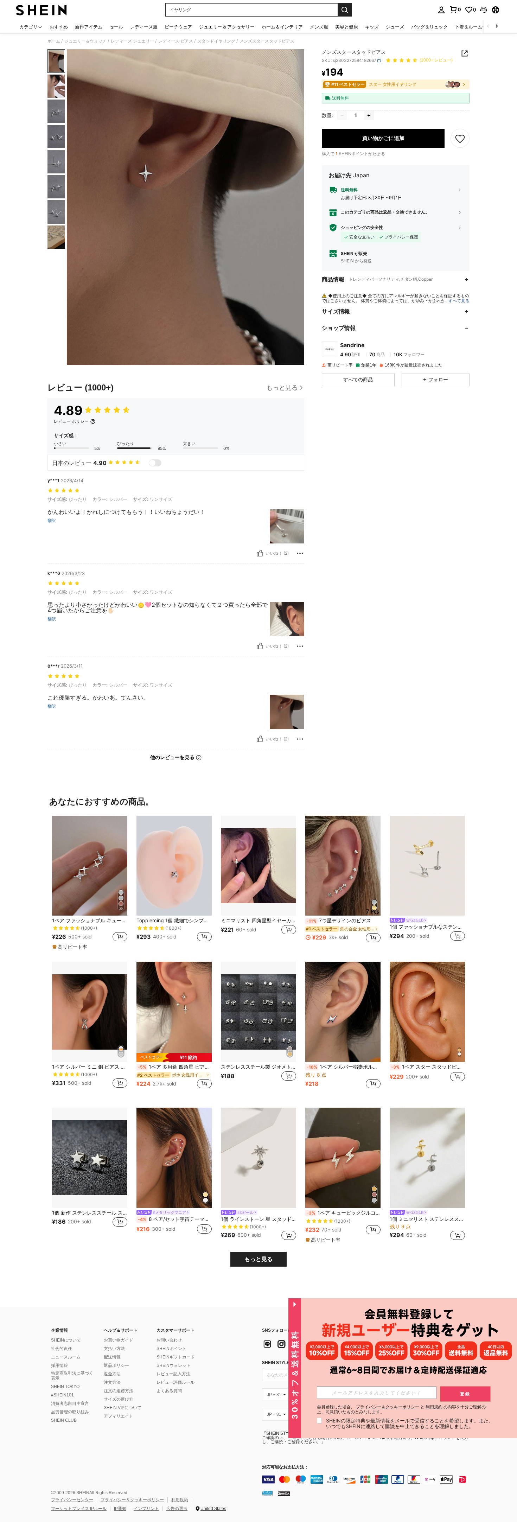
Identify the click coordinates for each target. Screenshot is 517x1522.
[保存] (460, 138)
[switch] (155, 462)
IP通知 (120, 1508)
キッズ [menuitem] (372, 27)
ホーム (53, 41)
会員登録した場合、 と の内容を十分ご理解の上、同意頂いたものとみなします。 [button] (401, 1409)
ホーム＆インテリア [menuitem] (282, 27)
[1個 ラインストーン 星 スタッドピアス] (258, 1158)
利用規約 (179, 1499)
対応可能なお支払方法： (285, 1467)
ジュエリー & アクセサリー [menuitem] (227, 27)
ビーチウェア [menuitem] (178, 27)
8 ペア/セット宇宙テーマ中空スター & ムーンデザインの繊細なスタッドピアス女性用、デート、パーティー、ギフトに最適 (175, 1219)
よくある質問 (169, 1390)
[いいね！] (260, 553)
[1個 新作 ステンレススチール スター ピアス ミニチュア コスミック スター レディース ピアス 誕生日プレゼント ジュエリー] (89, 1158)
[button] (483, 10)
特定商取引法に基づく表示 (72, 1376)
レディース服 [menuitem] (144, 27)
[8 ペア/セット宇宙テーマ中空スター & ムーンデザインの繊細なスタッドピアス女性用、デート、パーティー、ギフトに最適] (174, 1158)
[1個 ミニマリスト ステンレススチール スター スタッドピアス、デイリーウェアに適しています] (427, 1158)
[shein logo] (41, 10)
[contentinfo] (367, 1479)
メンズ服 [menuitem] (319, 27)
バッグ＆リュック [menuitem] (429, 27)
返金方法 (112, 1373)
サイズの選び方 (118, 1399)
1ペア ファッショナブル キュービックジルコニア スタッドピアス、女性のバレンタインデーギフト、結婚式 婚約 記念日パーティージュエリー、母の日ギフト (89, 920)
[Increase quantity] (369, 115)
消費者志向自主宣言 (70, 1403)
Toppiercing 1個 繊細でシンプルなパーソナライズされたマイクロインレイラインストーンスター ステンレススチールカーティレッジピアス (174, 920)
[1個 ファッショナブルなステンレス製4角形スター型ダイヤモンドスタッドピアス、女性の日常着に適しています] (427, 866)
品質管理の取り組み (70, 1411)
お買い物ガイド (118, 1340)
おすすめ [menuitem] (59, 27)
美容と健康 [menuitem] (346, 27)
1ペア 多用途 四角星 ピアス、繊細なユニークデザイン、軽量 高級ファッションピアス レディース (175, 1067)
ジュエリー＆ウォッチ (85, 41)
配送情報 (112, 1357)
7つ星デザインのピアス (339, 920)
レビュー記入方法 (173, 1373)
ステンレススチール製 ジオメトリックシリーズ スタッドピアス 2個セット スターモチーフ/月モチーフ (258, 1067)
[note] (70, 946)
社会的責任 (61, 1348)
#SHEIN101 (62, 1395)
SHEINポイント (171, 1348)
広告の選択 (176, 1508)
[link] (455, 9)
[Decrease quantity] (342, 115)
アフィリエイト (118, 1416)
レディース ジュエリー (132, 41)
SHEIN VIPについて (122, 1407)
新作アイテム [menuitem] (88, 27)
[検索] (345, 10)
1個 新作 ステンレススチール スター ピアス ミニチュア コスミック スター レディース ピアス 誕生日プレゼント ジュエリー (89, 1213)
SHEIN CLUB (64, 1420)
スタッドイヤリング (216, 41)
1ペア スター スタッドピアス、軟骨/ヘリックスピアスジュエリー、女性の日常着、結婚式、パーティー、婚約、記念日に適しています (428, 1067)
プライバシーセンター (72, 1499)
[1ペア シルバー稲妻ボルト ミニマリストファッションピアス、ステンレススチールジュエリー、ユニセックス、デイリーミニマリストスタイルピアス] (343, 1012)
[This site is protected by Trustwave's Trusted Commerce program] (267, 1493)
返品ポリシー (116, 1365)
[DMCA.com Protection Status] (284, 1493)
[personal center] (441, 10)
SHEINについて (66, 1340)
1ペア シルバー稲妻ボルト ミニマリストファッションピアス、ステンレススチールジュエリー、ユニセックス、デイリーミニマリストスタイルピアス (344, 1067)
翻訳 (51, 520)
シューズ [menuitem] (395, 27)
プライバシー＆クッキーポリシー (132, 1499)
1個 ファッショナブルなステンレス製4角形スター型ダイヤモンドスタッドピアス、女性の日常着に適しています (427, 927)
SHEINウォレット (174, 1365)
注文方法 (112, 1382)
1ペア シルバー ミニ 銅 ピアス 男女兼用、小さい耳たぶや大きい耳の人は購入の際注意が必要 (89, 1067)
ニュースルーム (66, 1357)
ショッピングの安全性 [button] (362, 227)
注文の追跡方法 (118, 1390)
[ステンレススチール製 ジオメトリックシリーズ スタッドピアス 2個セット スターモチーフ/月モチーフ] (258, 1012)
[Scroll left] (488, 26)
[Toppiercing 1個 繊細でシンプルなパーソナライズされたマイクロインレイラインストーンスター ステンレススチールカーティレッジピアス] (174, 866)
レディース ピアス (175, 41)
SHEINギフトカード (176, 1357)
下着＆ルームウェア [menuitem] (475, 27)
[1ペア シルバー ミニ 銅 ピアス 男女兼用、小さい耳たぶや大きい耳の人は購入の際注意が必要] (89, 1012)
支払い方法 (114, 1348)
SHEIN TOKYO (65, 1386)
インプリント (146, 1508)
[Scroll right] (496, 26)
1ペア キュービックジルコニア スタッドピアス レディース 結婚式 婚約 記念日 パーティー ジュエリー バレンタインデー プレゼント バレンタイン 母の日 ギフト (344, 1213)
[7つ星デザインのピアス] (343, 866)
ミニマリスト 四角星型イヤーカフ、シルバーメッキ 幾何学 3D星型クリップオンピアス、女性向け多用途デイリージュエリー (258, 920)
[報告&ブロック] (300, 553)
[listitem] (89, 883)
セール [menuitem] (116, 27)
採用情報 (59, 1365)
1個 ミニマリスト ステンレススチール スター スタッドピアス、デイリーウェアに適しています (427, 1219)
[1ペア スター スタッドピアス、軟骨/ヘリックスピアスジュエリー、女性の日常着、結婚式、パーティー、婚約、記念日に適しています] (427, 1012)
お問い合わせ (169, 1340)
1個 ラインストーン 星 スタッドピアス (258, 1219)
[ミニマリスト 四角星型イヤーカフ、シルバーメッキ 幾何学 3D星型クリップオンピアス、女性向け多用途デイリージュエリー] (258, 866)
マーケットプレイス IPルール (79, 1508)
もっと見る (258, 1259)
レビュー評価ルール (175, 1382)
